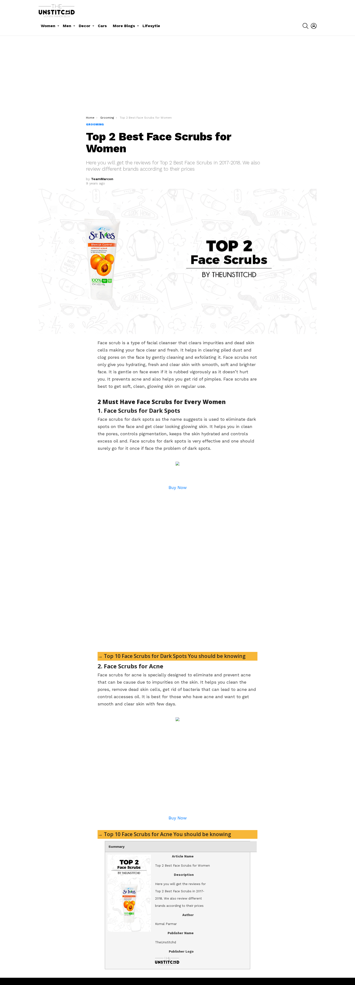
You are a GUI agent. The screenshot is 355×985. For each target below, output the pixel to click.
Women (48, 25)
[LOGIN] (314, 26)
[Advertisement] (177, 79)
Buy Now (178, 487)
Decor (84, 25)
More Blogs (124, 25)
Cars (102, 25)
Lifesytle (151, 25)
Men (67, 25)
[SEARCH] (305, 26)
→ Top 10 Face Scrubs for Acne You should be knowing (164, 834)
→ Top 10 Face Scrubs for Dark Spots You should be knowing (172, 656)
